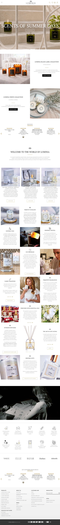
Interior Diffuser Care (10, 352)
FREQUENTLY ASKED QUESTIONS (37, 497)
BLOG (17, 504)
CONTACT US (33, 506)
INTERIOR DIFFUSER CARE (21, 500)
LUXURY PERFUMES (5, 495)
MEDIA (17, 502)
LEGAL (47, 498)
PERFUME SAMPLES (5, 502)
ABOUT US (18, 490)
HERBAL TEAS (4, 504)
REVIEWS (33, 502)
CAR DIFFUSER (4, 499)
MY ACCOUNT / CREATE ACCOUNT (37, 504)
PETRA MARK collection (5, 508)
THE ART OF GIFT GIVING (30, 378)
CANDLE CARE (19, 498)
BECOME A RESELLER (35, 495)
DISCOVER (10, 200)
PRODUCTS (3, 490)
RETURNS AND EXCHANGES (36, 499)
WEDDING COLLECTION (5, 515)
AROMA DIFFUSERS (5, 497)
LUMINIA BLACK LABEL (5, 492)
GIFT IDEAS (3, 512)
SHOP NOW (46, 75)
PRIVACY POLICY (49, 502)
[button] (1, 133)
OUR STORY (10, 300)
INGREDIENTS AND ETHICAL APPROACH (21, 495)
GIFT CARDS (3, 506)
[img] (30, 125)
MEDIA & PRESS (19, 506)
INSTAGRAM (18, 509)
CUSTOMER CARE (35, 490)
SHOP (50, 348)
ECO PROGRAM (30, 273)
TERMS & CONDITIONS (50, 500)
